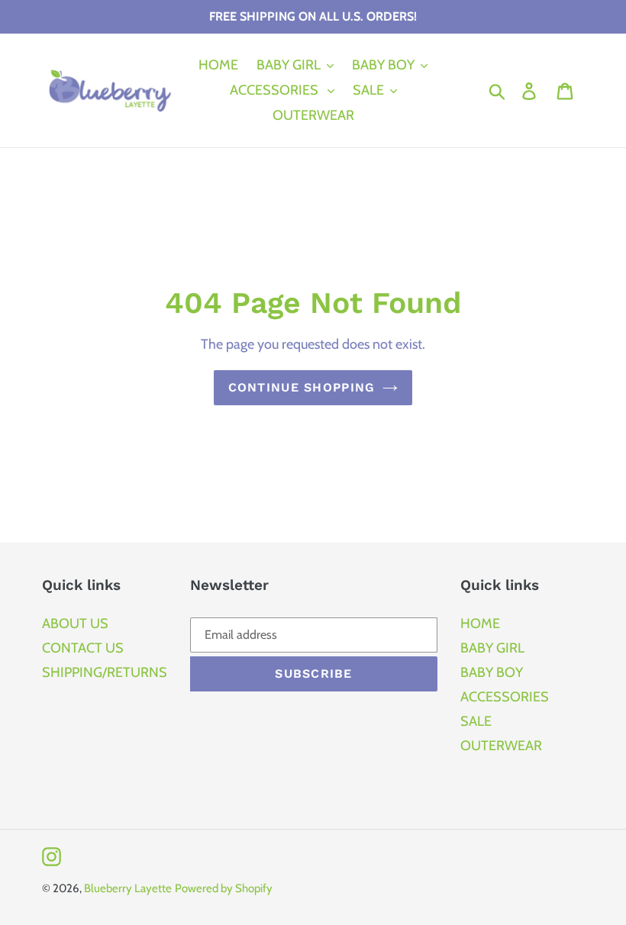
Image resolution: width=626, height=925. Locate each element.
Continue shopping (302, 387)
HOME (480, 623)
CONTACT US (83, 648)
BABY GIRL (492, 648)
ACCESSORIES (504, 696)
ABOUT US (75, 623)
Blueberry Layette (128, 888)
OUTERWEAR (501, 745)
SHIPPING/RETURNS (104, 672)
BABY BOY (491, 672)
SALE (476, 721)
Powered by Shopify (224, 888)
